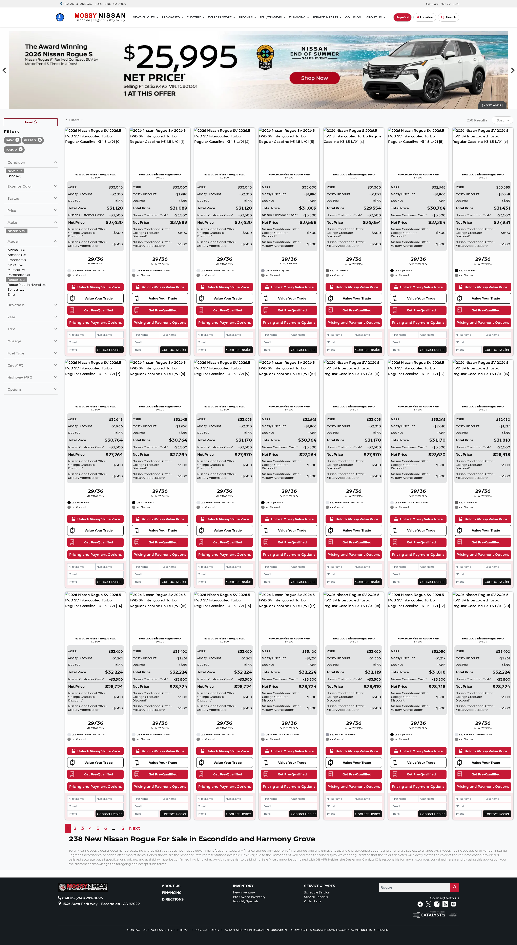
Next (134, 828)
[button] (60, 17)
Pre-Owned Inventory (249, 897)
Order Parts (313, 901)
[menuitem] (32, 170)
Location (426, 17)
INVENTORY (243, 886)
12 (122, 828)
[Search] (454, 887)
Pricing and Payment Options (95, 322)
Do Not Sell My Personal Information (256, 930)
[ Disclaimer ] (492, 105)
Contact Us (137, 930)
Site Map (184, 930)
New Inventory (244, 892)
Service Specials (316, 897)
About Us (171, 886)
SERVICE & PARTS (319, 886)
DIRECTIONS (173, 899)
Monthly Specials (245, 901)
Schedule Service (317, 892)
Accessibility (162, 930)
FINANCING (172, 893)
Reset (29, 122)
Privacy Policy (207, 930)
